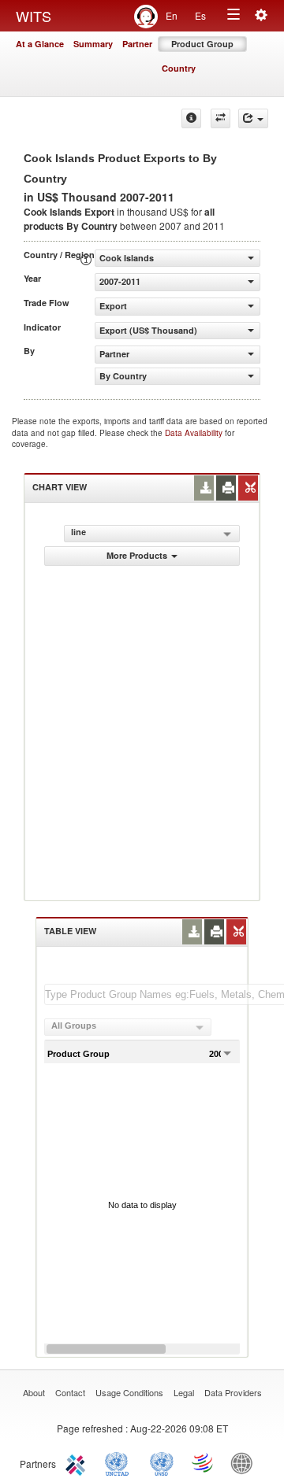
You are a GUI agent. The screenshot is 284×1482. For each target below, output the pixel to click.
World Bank (245, 1462)
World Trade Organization (203, 1462)
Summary (93, 44)
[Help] (191, 118)
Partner (137, 44)
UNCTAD (120, 1462)
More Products (136, 555)
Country (179, 68)
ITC (78, 1462)
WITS (33, 16)
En (172, 15)
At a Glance (40, 44)
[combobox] (127, 1027)
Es (200, 15)
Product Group (202, 44)
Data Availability (195, 432)
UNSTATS (162, 1462)
